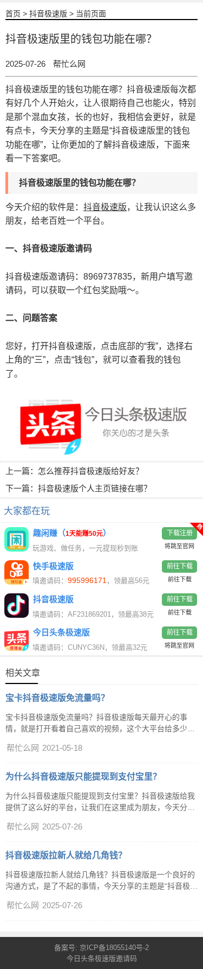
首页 (13, 13)
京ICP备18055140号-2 (114, 947)
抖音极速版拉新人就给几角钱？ (66, 855)
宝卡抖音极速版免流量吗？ (57, 697)
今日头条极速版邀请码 (102, 958)
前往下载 (180, 566)
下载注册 (180, 533)
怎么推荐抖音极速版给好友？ (90, 471)
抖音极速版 (48, 13)
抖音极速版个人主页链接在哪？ (95, 488)
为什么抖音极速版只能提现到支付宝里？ (83, 776)
